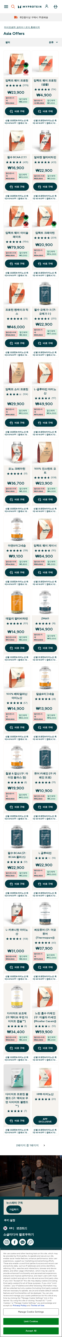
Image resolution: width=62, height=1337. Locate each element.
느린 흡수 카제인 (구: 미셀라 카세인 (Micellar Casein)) (45, 1017)
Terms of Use (37, 1305)
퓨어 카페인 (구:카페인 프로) (45, 775)
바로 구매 (19, 111)
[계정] (47, 6)
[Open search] (13, 6)
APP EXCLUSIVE (45, 1120)
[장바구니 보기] (56, 6)
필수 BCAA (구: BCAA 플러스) (17, 855)
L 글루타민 (45, 853)
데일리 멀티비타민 (17, 618)
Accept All (31, 1331)
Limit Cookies (31, 1321)
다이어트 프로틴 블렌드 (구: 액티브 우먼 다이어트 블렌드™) (16, 1100)
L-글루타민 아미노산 (45, 391)
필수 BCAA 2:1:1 (17, 157)
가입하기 (14, 1209)
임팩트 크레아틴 (45, 232)
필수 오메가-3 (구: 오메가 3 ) (45, 311)
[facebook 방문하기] (14, 1242)
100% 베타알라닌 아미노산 (16, 696)
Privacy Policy (20, 1305)
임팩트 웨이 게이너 (45, 545)
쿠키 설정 (9, 1220)
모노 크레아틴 (16, 468)
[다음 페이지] (44, 1145)
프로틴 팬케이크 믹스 (16, 311)
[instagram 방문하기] (6, 1242)
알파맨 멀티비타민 (45, 157)
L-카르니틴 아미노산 (17, 931)
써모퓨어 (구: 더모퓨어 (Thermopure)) (45, 933)
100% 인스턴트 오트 (45, 470)
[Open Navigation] (6, 6)
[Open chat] (30, 1242)
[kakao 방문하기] (22, 1242)
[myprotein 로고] (29, 6)
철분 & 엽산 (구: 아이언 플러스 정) (17, 775)
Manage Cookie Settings (31, 1312)
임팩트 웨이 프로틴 (16, 80)
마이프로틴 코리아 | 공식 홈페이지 (22, 27)
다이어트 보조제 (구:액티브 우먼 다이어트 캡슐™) (17, 1017)
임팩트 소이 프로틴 (16, 389)
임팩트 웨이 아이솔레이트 (16, 234)
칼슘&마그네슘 (45, 694)
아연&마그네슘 (17, 545)
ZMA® (45, 618)
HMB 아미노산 (45, 1094)
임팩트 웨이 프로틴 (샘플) (45, 82)
